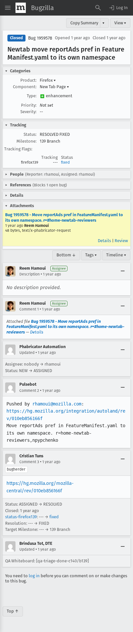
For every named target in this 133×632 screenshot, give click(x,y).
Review (121, 240)
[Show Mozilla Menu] (20, 8)
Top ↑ (13, 611)
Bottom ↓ (66, 254)
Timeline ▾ (116, 254)
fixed (65, 162)
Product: (28, 80)
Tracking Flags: (18, 148)
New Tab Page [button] (54, 86)
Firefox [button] (48, 80)
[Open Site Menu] (8, 8)
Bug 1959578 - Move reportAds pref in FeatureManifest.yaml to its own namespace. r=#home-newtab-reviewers (64, 217)
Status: (30, 134)
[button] (118, 8)
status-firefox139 (21, 516)
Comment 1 (29, 309)
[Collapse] (123, 271)
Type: (31, 95)
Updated (27, 352)
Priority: (28, 105)
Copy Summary (84, 22)
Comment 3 (29, 462)
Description (29, 274)
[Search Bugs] (98, 8)
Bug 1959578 (40, 38)
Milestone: (26, 141)
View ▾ (120, 22)
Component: (24, 86)
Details (104, 240)
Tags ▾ (91, 254)
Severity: (28, 111)
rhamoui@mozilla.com (56, 403)
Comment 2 (29, 390)
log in (34, 575)
